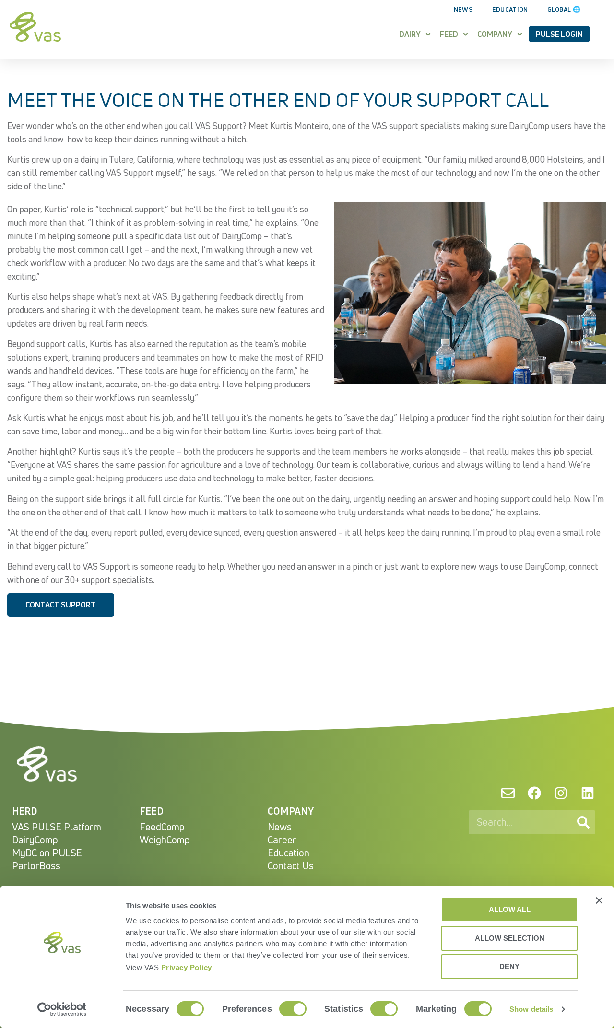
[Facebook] (534, 793)
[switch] (293, 1008)
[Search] (583, 822)
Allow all (510, 909)
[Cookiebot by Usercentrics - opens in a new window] (62, 1009)
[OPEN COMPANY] (519, 34)
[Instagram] (561, 793)
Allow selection (509, 938)
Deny (509, 966)
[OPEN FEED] (465, 34)
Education (510, 9)
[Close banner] (599, 900)
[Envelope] (508, 793)
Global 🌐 (563, 9)
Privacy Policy (186, 967)
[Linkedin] (588, 793)
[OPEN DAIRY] (428, 34)
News (463, 9)
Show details (531, 1009)
